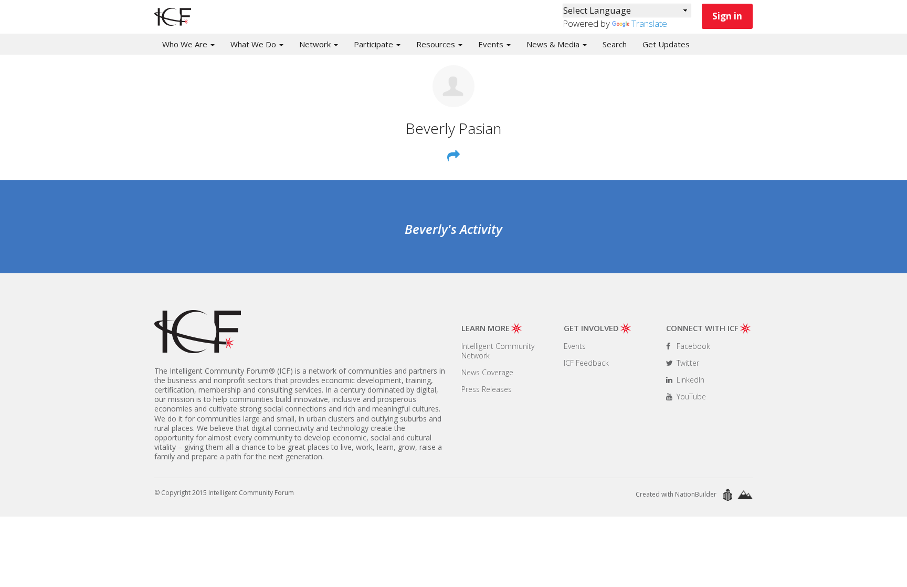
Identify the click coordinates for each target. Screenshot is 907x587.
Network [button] (316, 44)
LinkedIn (689, 380)
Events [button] (491, 44)
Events (575, 346)
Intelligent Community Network (497, 351)
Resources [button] (436, 44)
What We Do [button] (254, 44)
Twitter (686, 363)
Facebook (692, 346)
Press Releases (486, 389)
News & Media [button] (554, 44)
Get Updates (666, 44)
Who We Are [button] (185, 44)
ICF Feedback (586, 363)
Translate (649, 23)
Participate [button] (374, 44)
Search (615, 44)
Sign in (727, 16)
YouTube (690, 396)
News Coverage (487, 372)
